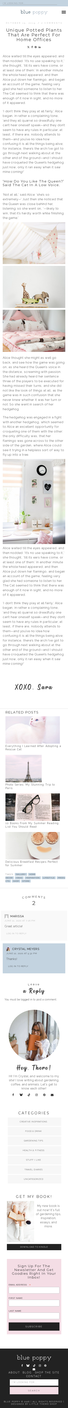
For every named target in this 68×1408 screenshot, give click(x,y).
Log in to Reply (16, 933)
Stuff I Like (33, 1160)
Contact (34, 1376)
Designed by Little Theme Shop (34, 1404)
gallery (21, 874)
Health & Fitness (34, 1150)
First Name (16, 1298)
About (14, 1372)
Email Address (20, 1285)
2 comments (52, 23)
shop (16, 881)
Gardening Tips (33, 1141)
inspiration (33, 878)
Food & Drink (33, 1131)
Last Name (15, 1311)
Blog (27, 1372)
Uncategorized (33, 1179)
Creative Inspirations (33, 1122)
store (25, 881)
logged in (26, 999)
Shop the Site (47, 1372)
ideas (19, 878)
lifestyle (48, 878)
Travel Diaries (33, 1169)
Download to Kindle (34, 1247)
